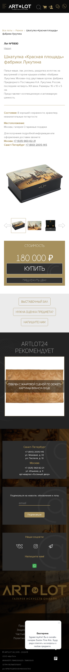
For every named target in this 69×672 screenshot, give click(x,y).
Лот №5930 (11, 43)
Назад (7, 48)
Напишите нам (34, 322)
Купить (34, 268)
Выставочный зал (34, 301)
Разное (19, 30)
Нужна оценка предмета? (34, 312)
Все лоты (7, 30)
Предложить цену (34, 280)
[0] (46, 7)
